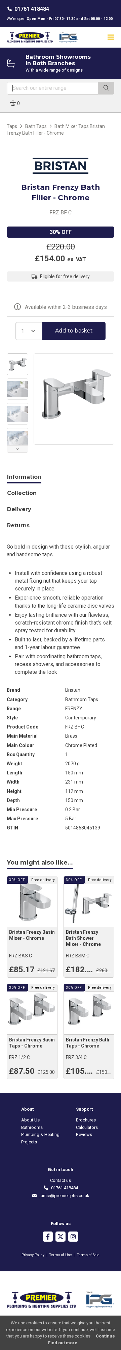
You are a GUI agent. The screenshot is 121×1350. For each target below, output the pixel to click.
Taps (12, 126)
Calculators (87, 1127)
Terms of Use (60, 1255)
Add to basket (74, 330)
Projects (29, 1141)
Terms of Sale (88, 1255)
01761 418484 (31, 9)
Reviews (84, 1134)
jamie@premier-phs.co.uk (63, 1195)
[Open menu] (111, 36)
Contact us (60, 1180)
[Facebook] (48, 1237)
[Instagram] (73, 1237)
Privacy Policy (33, 1255)
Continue (105, 1336)
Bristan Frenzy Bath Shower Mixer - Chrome (83, 938)
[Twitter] (60, 1237)
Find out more (62, 1342)
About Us (30, 1119)
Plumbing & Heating (40, 1134)
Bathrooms (32, 1127)
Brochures (86, 1119)
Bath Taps (36, 126)
